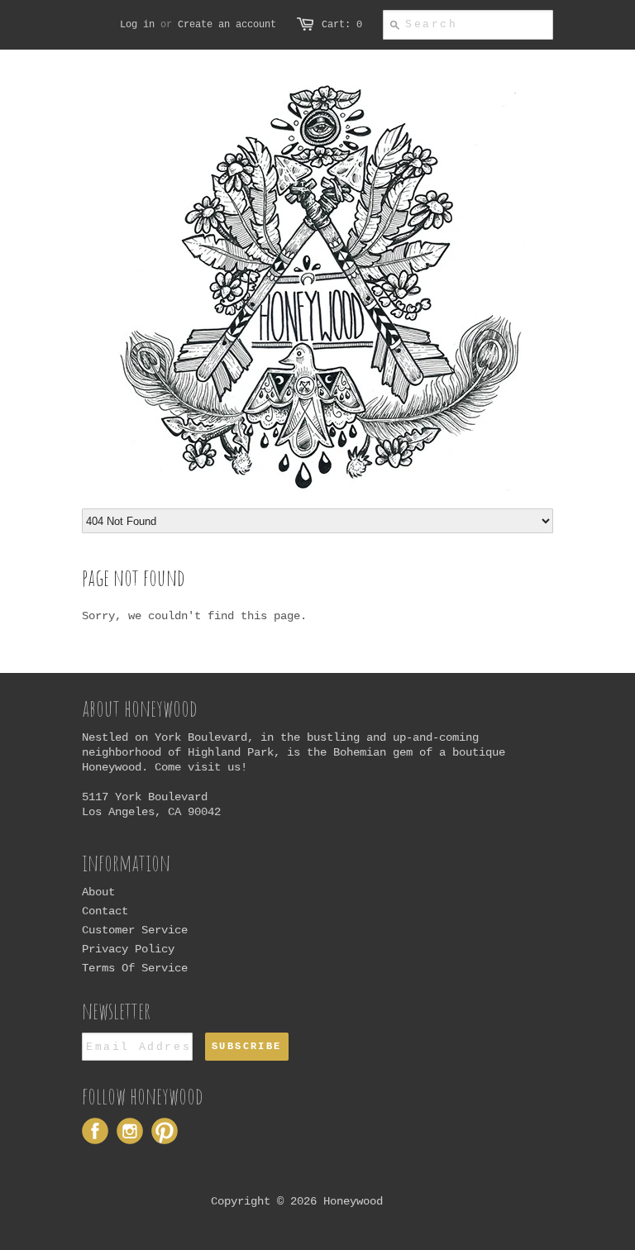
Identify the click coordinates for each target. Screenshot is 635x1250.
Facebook (95, 1131)
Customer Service (135, 930)
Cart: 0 (342, 25)
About (98, 892)
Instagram (130, 1131)
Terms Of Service (135, 968)
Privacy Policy (128, 949)
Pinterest (164, 1131)
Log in (137, 25)
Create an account (227, 25)
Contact (105, 911)
